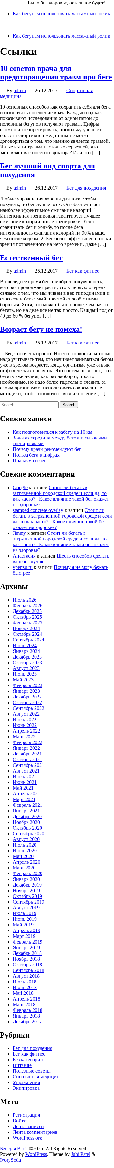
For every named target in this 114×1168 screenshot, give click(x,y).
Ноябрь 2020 (26, 822)
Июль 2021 (24, 776)
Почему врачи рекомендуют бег (47, 449)
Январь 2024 (26, 651)
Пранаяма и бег (29, 460)
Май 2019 (23, 924)
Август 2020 (26, 839)
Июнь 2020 (25, 850)
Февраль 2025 (27, 622)
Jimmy (19, 533)
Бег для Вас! (14, 2)
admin (20, 90)
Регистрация (26, 1115)
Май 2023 (23, 679)
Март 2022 (24, 736)
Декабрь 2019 (27, 884)
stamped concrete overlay (38, 510)
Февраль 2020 (27, 873)
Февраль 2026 (27, 605)
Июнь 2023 (25, 674)
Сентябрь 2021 (28, 765)
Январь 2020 (26, 879)
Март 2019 (24, 936)
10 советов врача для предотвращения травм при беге (56, 72)
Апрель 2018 (26, 998)
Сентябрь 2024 (28, 639)
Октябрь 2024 (27, 634)
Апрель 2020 (26, 862)
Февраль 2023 (27, 685)
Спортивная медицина (37, 1076)
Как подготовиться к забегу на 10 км (52, 432)
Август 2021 (26, 770)
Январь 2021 (26, 810)
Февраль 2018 (27, 1010)
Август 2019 (26, 907)
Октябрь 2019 (27, 896)
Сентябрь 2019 (28, 902)
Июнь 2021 (25, 782)
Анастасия (24, 556)
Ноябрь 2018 (26, 959)
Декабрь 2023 (27, 657)
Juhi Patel (80, 1154)
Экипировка (26, 1088)
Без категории (28, 1059)
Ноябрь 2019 (26, 890)
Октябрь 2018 (27, 964)
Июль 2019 (24, 913)
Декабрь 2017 (27, 1021)
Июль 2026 (24, 600)
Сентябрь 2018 (28, 970)
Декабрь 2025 (27, 611)
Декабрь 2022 (27, 696)
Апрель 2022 (26, 731)
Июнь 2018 (25, 987)
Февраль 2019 (27, 941)
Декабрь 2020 (27, 816)
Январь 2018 (26, 1016)
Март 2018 (24, 1004)
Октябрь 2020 (27, 827)
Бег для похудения (86, 188)
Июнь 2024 (25, 645)
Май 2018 (23, 993)
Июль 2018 (24, 981)
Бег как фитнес (82, 271)
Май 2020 (23, 856)
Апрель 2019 (26, 930)
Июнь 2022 (25, 725)
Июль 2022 (24, 719)
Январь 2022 (26, 748)
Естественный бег (31, 258)
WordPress (36, 1154)
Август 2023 (26, 668)
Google (20, 487)
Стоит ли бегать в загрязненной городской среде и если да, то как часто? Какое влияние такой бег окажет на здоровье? (61, 496)
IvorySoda (10, 1160)
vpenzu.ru (23, 567)
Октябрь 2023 (27, 662)
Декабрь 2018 (27, 953)
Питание (22, 1065)
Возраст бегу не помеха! (41, 329)
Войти (20, 1120)
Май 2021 (23, 788)
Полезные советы (32, 1071)
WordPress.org (27, 1137)
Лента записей (28, 1126)
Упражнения (26, 1082)
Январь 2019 (26, 947)
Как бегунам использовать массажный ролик (61, 13)
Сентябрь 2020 (28, 833)
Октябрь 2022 (27, 702)
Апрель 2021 (26, 793)
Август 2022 (26, 714)
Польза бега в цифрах (36, 455)
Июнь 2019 (25, 919)
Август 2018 (26, 976)
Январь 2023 (26, 691)
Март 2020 (24, 867)
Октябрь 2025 (27, 617)
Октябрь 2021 (27, 759)
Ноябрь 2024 (26, 628)
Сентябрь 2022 (28, 708)
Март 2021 (24, 799)
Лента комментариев (35, 1132)
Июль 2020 (24, 845)
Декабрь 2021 (27, 753)
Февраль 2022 (27, 742)
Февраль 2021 (27, 805)
